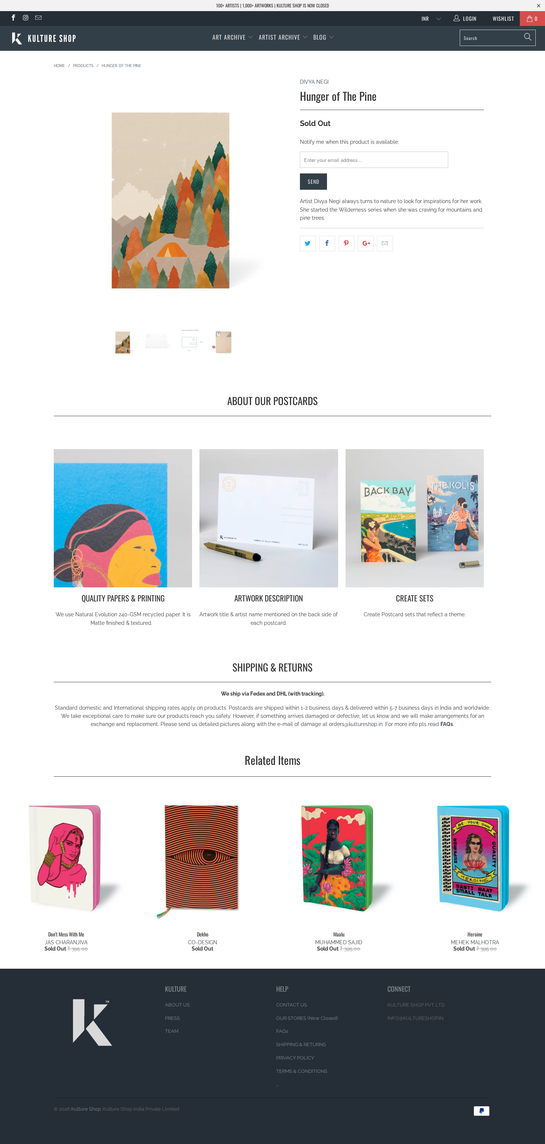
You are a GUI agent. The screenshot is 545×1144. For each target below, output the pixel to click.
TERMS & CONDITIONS (301, 1071)
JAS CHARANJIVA (66, 942)
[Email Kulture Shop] (38, 18)
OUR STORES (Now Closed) (307, 1018)
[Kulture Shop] (47, 38)
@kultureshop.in (363, 724)
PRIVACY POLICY (295, 1058)
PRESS (172, 1018)
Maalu (338, 858)
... (277, 1084)
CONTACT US (291, 1005)
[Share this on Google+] (366, 243)
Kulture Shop (86, 1109)
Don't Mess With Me (66, 858)
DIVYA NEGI (314, 82)
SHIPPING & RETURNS (301, 1044)
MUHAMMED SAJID (338, 942)
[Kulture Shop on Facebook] (13, 18)
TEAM (171, 1031)
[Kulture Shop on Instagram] (25, 18)
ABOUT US (177, 1005)
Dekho (202, 858)
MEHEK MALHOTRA (475, 942)
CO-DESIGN (202, 942)
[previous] (66, 203)
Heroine (475, 858)
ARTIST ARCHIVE (279, 37)
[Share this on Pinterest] (346, 243)
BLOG (320, 37)
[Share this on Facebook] (327, 243)
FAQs (446, 724)
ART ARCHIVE (229, 37)
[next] (280, 203)
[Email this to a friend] (385, 243)
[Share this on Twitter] (308, 243)
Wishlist (500, 18)
